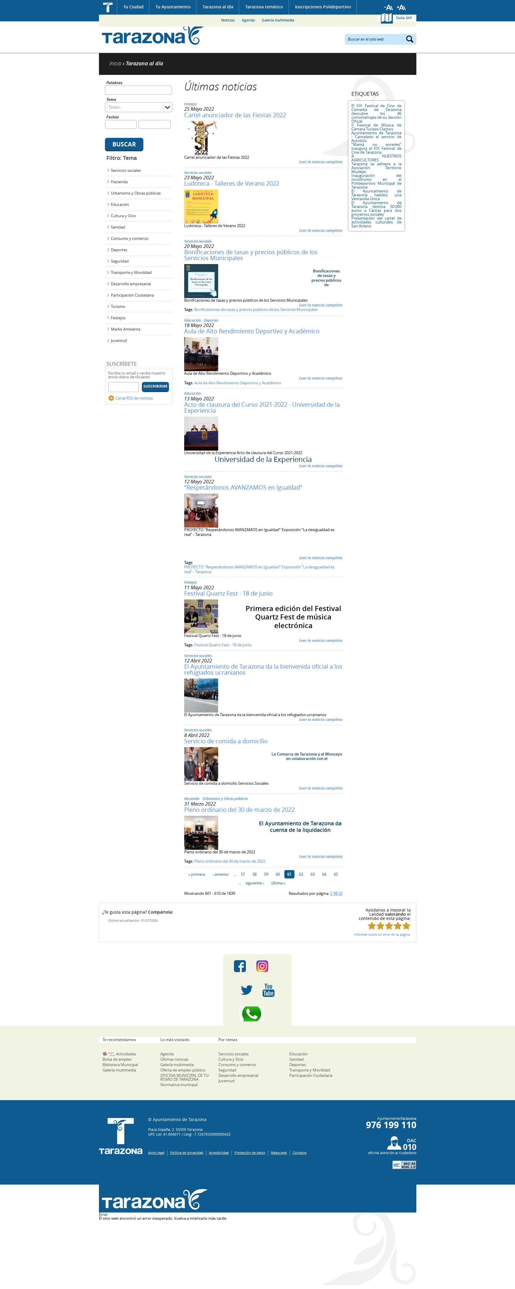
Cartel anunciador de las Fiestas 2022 (235, 115)
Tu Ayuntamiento (173, 7)
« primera (196, 874)
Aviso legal (156, 1152)
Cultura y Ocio (123, 215)
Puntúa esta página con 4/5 (398, 925)
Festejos (118, 317)
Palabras (114, 83)
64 (324, 874)
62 (301, 874)
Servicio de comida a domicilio (226, 741)
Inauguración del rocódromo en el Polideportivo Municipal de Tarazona (376, 181)
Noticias (228, 20)
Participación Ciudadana (132, 295)
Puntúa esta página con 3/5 (389, 925)
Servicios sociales (126, 170)
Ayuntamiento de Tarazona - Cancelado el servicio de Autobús (376, 136)
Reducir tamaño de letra (389, 7)
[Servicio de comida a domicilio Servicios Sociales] (201, 779)
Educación (120, 204)
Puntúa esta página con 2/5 (380, 925)
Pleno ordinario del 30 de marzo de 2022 (239, 810)
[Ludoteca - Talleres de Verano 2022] (201, 222)
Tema (111, 100)
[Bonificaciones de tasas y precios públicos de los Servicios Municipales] (201, 296)
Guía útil (404, 17)
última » (278, 883)
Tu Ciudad (133, 7)
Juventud (119, 340)
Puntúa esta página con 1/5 (372, 925)
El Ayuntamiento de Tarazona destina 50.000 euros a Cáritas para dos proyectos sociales (376, 208)
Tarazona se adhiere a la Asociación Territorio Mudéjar (376, 167)
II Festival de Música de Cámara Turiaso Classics (376, 127)
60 (278, 874)
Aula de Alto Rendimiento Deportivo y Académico (251, 331)
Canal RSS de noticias (134, 398)
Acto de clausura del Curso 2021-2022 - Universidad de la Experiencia (262, 407)
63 (313, 874)
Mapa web (279, 1152)
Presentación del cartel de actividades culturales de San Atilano (376, 222)
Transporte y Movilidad (131, 272)
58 (254, 874)
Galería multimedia (278, 20)
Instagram (268, 966)
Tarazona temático (264, 7)
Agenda (248, 20)
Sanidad (118, 227)
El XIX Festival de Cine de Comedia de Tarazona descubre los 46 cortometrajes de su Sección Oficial (376, 113)
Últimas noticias (174, 1059)
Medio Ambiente (125, 329)
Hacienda (119, 181)
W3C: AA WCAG (404, 1165)
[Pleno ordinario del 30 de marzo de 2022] (201, 848)
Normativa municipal (179, 1084)
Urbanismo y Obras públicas (136, 193)
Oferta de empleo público (182, 1070)
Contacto (300, 1152)
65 (336, 874)
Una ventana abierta (153, 1199)
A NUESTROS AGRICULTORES (376, 158)
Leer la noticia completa (320, 161)
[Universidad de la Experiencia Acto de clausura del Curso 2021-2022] (201, 449)
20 (340, 893)
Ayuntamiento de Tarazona (153, 34)
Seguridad (120, 261)
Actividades (126, 1054)
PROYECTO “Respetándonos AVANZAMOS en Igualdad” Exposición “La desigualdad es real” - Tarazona (259, 569)
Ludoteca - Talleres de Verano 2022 (231, 183)
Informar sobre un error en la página (382, 934)
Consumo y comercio (129, 238)
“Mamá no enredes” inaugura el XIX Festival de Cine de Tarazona (376, 148)
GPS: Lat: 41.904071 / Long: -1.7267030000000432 (189, 1134)
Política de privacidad (186, 1152)
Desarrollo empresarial (131, 283)
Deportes (119, 249)
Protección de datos (250, 1152)
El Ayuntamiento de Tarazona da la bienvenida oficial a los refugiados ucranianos (263, 669)
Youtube (268, 990)
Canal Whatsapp (257, 1013)
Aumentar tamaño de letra (401, 7)
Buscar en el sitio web (366, 38)
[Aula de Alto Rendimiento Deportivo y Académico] (201, 369)
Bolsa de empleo (117, 1059)
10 (335, 893)
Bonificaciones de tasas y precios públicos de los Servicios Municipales (251, 255)
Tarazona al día (218, 7)
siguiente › (255, 883)
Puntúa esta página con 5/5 (406, 925)
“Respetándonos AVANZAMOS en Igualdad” (243, 487)
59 (266, 874)
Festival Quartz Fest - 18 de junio (228, 593)
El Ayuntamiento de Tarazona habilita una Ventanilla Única (376, 194)
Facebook (240, 966)
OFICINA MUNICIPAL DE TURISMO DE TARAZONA (185, 1077)
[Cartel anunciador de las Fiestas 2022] (201, 153)
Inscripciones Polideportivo (323, 7)
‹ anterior (220, 874)
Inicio (108, 7)
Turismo (118, 306)
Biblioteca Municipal (120, 1064)
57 (243, 874)
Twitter (247, 990)
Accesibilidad (219, 1152)
